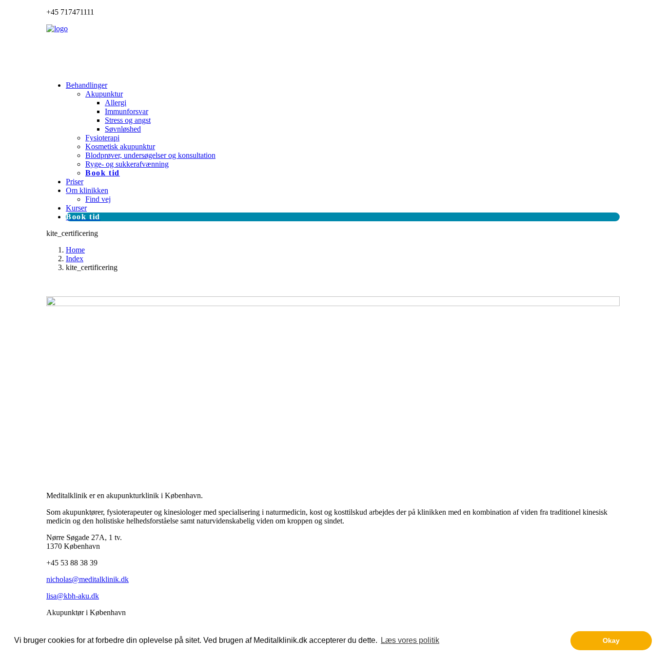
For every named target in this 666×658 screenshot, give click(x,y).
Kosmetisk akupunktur (120, 146)
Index (74, 258)
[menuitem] (343, 129)
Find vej (98, 199)
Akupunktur (104, 94)
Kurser (76, 208)
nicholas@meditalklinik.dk (87, 579)
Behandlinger (86, 85)
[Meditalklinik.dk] (333, 48)
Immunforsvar (126, 111)
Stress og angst (128, 120)
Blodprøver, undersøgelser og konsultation (150, 155)
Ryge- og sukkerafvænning (127, 164)
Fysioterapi (102, 138)
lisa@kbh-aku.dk (72, 596)
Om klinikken (87, 190)
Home (75, 250)
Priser (74, 181)
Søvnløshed (123, 129)
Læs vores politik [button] (410, 640)
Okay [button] (611, 640)
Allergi (115, 102)
